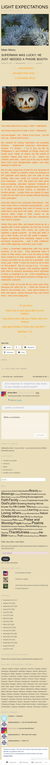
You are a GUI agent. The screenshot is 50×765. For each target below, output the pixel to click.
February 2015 (8, 627)
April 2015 (6, 621)
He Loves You (22, 506)
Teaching (4, 532)
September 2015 (8, 606)
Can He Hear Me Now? (29, 722)
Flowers (23, 500)
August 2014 (7, 646)
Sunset (40, 529)
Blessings (7, 493)
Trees (15, 536)
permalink (39, 63)
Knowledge (23, 510)
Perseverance (6, 520)
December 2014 (8, 633)
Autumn (15, 491)
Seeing (11, 529)
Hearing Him (33, 503)
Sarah (5, 467)
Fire (20, 500)
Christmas (25, 493)
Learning (32, 509)
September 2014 (8, 643)
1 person (19, 400)
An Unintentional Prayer (23, 573)
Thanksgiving (34, 533)
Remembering (32, 526)
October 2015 (7, 603)
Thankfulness (19, 531)
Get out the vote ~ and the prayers (12, 376)
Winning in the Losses (29, 734)
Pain (31, 517)
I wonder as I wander (10, 460)
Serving (17, 528)
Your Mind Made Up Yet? (41, 376)
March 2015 (7, 624)
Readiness (21, 526)
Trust (20, 535)
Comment (40, 435)
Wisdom (43, 535)
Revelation (4, 529)
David (18, 497)
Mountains (31, 513)
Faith (4, 499)
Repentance (43, 526)
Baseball (25, 491)
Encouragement (35, 496)
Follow (5, 559)
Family (18, 368)
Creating (12, 368)
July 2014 (6, 649)
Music (37, 513)
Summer (30, 529)
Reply (37, 393)
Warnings (36, 536)
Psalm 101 (25, 741)
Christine (11, 716)
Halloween (24, 368)
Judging (18, 510)
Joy (13, 509)
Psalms (37, 522)
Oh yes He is (23, 516)
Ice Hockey (6, 509)
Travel (10, 535)
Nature (44, 513)
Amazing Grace (6, 491)
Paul (36, 516)
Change (17, 494)
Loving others (11, 512)
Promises (26, 523)
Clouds (33, 493)
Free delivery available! (12, 542)
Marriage (24, 513)
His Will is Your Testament (11, 473)
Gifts (46, 500)
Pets (14, 519)
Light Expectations (24, 6)
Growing (22, 503)
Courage (13, 497)
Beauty (33, 490)
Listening (45, 510)
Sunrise (35, 529)
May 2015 (6, 618)
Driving (23, 496)
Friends (41, 500)
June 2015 (6, 615)
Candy (7, 368)
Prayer (18, 523)
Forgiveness (32, 500)
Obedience (8, 516)
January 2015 (7, 630)
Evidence (6, 463)
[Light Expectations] (25, 31)
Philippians (20, 520)
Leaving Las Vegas (21, 579)
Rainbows (14, 526)
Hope (33, 506)
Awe (20, 491)
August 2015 (7, 609)
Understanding (28, 536)
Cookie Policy (7, 756)
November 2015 (8, 600)
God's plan (9, 503)
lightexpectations (20, 63)
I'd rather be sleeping (42, 507)
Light (40, 510)
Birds (40, 491)
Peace (40, 516)
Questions (5, 526)
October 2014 (7, 640)
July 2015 (6, 612)
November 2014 (8, 636)
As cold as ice (7, 470)
